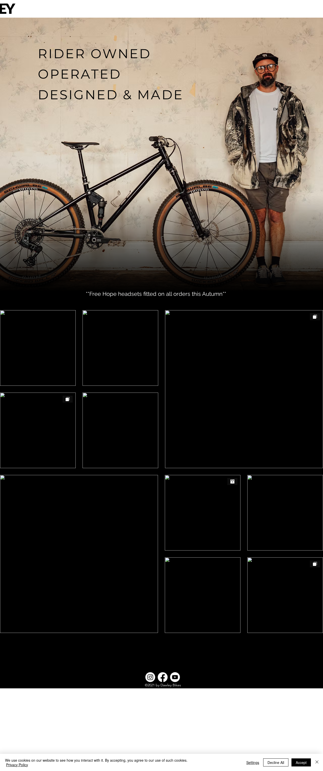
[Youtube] (175, 677)
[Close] (317, 762)
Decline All (275, 762)
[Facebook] (163, 677)
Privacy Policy (17, 764)
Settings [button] (252, 762)
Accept (301, 762)
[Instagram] (150, 677)
